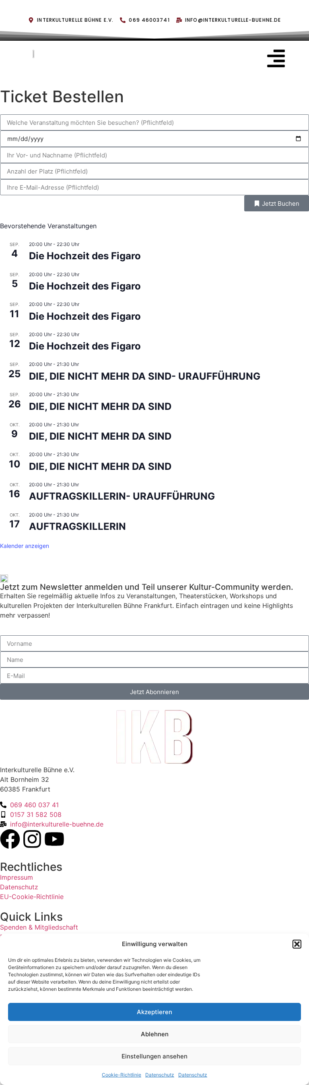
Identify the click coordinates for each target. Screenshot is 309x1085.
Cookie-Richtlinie (121, 1075)
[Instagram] (32, 839)
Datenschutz (159, 1075)
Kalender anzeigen (24, 545)
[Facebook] (10, 839)
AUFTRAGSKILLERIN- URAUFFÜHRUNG (122, 496)
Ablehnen (155, 1034)
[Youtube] (54, 839)
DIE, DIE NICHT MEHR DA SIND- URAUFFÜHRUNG (144, 376)
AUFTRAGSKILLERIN (77, 526)
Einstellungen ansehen (154, 1056)
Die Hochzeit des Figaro (85, 256)
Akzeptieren (154, 1012)
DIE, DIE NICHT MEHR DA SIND (100, 406)
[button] (297, 944)
